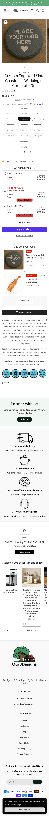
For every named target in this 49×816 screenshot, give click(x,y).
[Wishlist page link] (32, 10)
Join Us (24, 419)
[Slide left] (19, 68)
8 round (39, 130)
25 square (39, 136)
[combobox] (35, 265)
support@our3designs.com (24, 704)
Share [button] (6, 383)
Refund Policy (24, 743)
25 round (25, 142)
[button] (5, 10)
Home (24, 720)
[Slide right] (30, 68)
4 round (25, 125)
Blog (24, 732)
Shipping (17, 99)
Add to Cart (24, 300)
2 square (39, 113)
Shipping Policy (24, 748)
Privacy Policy (24, 737)
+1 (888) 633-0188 (24, 698)
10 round (25, 136)
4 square (12, 125)
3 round (37, 119)
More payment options (24, 235)
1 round (25, 113)
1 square (12, 113)
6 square (39, 125)
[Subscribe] (37, 782)
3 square (24, 119)
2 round (12, 119)
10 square (11, 136)
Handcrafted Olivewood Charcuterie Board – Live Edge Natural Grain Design (34, 280)
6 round (12, 130)
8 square (25, 130)
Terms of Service (24, 754)
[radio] (24, 177)
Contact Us (24, 726)
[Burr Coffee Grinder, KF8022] (11, 577)
